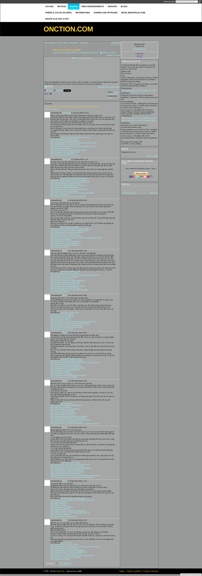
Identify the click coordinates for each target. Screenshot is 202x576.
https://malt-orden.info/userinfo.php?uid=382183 (66, 361)
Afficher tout (154, 193)
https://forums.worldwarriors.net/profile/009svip (66, 366)
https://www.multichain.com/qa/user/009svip (65, 474)
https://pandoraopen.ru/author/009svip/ (63, 516)
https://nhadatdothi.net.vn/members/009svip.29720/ (67, 368)
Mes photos (74, 43)
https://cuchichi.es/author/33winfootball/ (63, 191)
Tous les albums (63, 43)
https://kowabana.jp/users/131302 (61, 329)
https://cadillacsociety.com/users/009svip (64, 277)
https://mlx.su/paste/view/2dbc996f (62, 411)
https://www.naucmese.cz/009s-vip (62, 316)
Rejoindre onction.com (52, 109)
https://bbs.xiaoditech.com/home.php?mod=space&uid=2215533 (72, 193)
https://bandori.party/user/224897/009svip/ (64, 288)
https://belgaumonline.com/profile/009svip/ (64, 364)
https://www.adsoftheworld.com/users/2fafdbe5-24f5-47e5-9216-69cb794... (75, 363)
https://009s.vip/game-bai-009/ (71, 359)
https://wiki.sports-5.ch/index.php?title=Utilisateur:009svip (70, 323)
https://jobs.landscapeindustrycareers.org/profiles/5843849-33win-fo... (73, 146)
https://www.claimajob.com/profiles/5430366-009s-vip (68, 511)
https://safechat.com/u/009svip (61, 407)
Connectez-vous (169, 1)
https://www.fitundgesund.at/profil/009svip (64, 548)
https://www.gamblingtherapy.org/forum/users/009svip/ (68, 416)
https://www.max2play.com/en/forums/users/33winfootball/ (70, 182)
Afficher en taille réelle (110, 87)
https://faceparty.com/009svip (60, 320)
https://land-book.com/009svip (60, 240)
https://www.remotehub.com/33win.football (64, 156)
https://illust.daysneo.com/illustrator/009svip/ (65, 241)
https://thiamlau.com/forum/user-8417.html (64, 284)
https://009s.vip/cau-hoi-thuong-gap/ (73, 498)
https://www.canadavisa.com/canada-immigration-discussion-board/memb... (76, 546)
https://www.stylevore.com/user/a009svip (64, 243)
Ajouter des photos (130, 193)
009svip (64, 200)
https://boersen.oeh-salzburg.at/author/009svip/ (66, 325)
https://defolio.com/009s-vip (59, 505)
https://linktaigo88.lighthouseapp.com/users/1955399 (68, 418)
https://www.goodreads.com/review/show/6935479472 (68, 552)
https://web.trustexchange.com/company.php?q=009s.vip (69, 513)
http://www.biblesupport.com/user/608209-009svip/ (67, 550)
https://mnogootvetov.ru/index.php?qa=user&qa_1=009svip (70, 229)
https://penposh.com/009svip (60, 515)
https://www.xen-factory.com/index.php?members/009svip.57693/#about (74, 275)
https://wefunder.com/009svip (60, 372)
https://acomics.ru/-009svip (59, 247)
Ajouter (117, 43)
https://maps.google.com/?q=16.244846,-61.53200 (138, 120)
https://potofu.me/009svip (59, 502)
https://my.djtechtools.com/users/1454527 (64, 545)
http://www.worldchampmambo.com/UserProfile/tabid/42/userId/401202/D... (75, 475)
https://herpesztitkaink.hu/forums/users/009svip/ (66, 232)
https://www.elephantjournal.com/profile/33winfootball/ (68, 150)
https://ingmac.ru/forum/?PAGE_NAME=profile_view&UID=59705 (72, 556)
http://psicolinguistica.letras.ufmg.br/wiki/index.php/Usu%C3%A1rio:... (74, 322)
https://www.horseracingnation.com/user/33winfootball (68, 180)
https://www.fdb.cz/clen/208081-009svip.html (65, 245)
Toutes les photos (50, 43)
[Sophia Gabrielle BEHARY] (47, 55)
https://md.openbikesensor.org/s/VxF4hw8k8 (65, 184)
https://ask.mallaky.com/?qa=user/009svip (64, 273)
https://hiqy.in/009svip (57, 504)
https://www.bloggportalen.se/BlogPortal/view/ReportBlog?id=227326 (73, 143)
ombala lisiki (60, 571)
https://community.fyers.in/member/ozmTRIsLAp (66, 472)
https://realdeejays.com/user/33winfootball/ (64, 152)
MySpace (50, 91)
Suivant (117, 55)
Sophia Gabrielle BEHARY (69, 52)
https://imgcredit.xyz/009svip (60, 509)
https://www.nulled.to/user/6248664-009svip (65, 370)
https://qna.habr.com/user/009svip (62, 314)
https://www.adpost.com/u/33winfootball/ (64, 139)
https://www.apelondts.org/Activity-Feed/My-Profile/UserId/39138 (72, 477)
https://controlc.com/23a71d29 (60, 318)
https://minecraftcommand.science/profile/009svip (67, 466)
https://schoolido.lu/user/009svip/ (61, 373)
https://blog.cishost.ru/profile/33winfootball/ (64, 141)
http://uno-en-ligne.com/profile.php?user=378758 (66, 327)
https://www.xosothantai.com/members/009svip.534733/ (69, 231)
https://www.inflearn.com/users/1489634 (64, 377)
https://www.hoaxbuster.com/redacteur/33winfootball (68, 196)
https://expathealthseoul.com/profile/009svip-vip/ (66, 470)
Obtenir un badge (152, 156)
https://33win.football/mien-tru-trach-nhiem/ (75, 137)
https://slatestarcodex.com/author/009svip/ (64, 234)
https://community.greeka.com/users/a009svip (66, 236)
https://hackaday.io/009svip (59, 292)
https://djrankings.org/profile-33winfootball (64, 187)
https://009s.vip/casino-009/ (70, 463)
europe (110, 98)
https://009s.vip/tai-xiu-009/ (70, 312)
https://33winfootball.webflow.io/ (61, 148)
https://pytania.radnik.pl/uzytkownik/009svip (65, 409)
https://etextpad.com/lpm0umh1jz (61, 507)
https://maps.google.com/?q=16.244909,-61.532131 (138, 91)
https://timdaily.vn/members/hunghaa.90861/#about (67, 281)
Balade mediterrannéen (113, 93)
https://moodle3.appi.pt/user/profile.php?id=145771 (67, 286)
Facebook (59, 91)
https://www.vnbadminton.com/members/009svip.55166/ (69, 290)
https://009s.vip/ (66, 404)
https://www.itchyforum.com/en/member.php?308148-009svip (71, 468)
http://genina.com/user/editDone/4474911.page (66, 422)
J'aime (49, 87)
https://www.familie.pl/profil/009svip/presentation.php (68, 375)
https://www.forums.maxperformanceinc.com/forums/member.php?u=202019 (76, 238)
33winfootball (66, 113)
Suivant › (67, 563)
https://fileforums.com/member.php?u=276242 (66, 554)
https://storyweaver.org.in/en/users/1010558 (65, 557)
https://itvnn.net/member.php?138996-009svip (65, 405)
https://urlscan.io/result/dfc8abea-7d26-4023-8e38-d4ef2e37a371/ (72, 500)
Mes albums (84, 43)
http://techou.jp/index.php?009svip (62, 414)
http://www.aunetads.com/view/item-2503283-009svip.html (70, 420)
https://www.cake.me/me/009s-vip (61, 279)
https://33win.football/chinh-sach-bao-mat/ (75, 178)
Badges (122, 571)
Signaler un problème (134, 571)
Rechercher (200, 1)
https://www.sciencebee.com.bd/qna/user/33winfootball (69, 189)
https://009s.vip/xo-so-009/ (70, 227)
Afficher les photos (109, 53)
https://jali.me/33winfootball (59, 195)
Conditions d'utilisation (150, 571)
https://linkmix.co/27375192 (59, 559)
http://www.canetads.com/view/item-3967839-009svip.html (70, 465)
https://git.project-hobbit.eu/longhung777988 (65, 282)
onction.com (68, 29)
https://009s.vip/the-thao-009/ (70, 271)
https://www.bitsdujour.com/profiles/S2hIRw (65, 145)
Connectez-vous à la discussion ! (191, 574)
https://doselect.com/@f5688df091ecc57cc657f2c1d (68, 186)
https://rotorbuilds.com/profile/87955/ (62, 154)
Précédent (109, 55)
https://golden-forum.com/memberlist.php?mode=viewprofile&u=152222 (74, 424)
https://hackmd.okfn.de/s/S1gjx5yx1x (63, 413)
